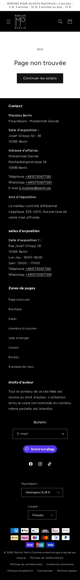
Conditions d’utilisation (60, 564)
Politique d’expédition (20, 570)
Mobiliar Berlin (22, 552)
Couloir (14, 347)
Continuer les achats (40, 78)
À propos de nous (21, 367)
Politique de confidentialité (26, 564)
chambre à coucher (23, 328)
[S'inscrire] (62, 434)
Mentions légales (67, 570)
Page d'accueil (19, 299)
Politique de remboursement (46, 557)
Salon (13, 319)
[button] (8, 21)
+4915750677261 (38, 177)
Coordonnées (45, 570)
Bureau (14, 357)
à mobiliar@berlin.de (35, 188)
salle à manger (19, 338)
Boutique (15, 309)
